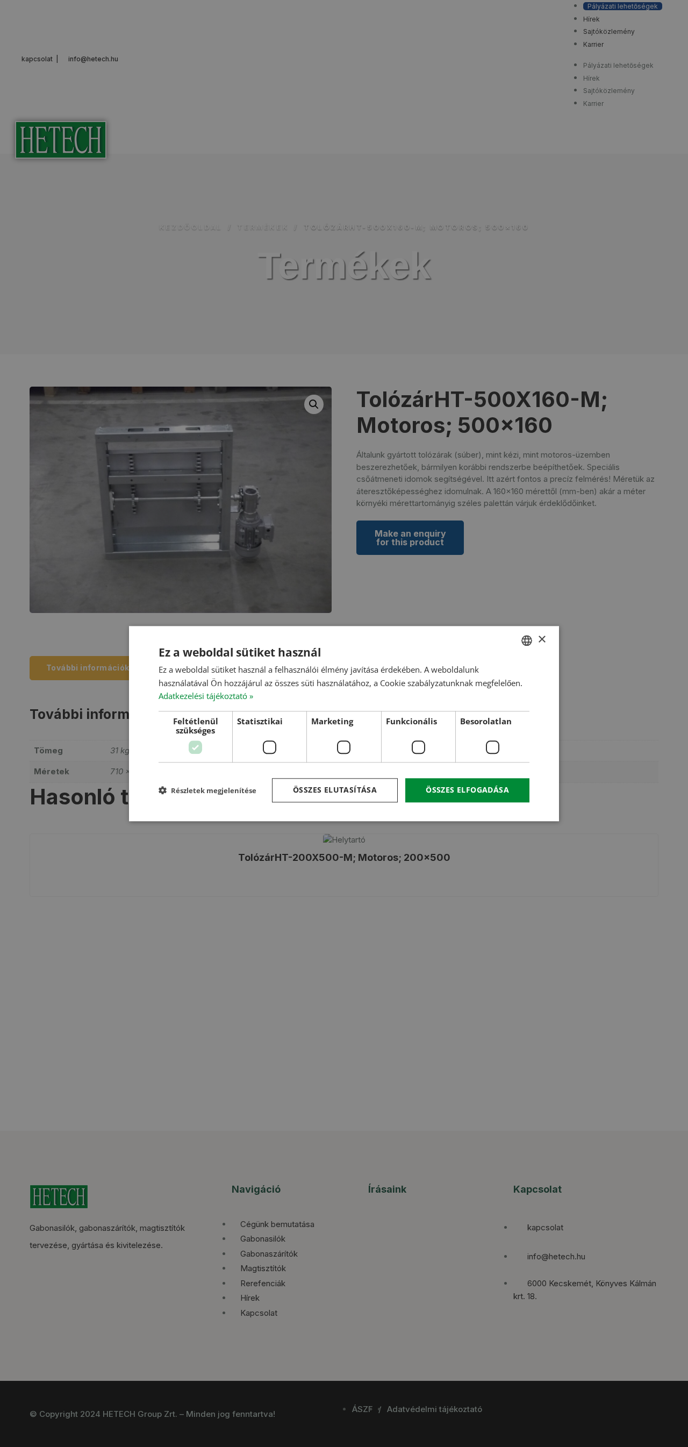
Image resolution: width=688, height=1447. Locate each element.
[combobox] (526, 640)
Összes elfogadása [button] (467, 790)
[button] (207, 790)
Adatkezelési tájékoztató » (206, 696)
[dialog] (344, 723)
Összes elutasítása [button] (335, 790)
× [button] (542, 640)
